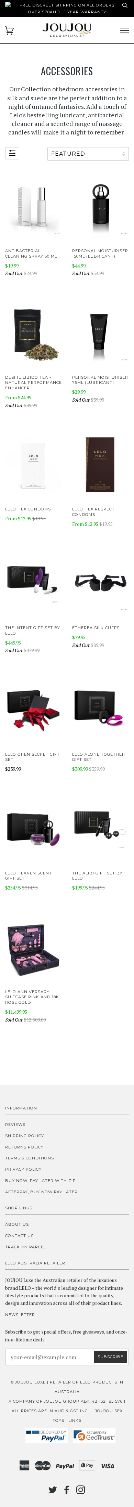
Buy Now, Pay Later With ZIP (40, 1180)
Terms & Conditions (29, 1158)
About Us (17, 1224)
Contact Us (19, 1235)
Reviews (15, 1124)
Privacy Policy (23, 1169)
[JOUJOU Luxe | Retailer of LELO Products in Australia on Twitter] (52, 1492)
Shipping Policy (24, 1135)
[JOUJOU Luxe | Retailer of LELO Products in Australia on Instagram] (81, 1492)
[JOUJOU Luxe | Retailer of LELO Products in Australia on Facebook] (66, 1492)
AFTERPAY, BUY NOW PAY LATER (41, 1192)
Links (74, 1420)
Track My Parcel (25, 1247)
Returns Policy (24, 1147)
